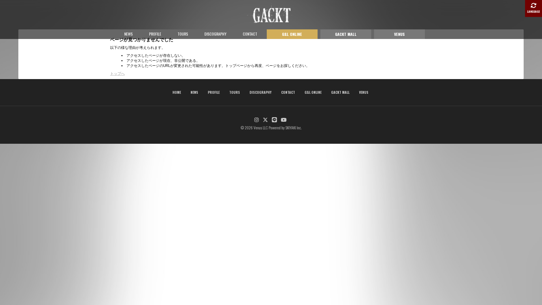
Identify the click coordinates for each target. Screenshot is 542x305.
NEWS (128, 34)
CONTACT (250, 34)
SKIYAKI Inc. (293, 127)
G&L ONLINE (292, 34)
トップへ (117, 73)
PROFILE (155, 34)
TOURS (183, 34)
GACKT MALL (346, 34)
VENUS (399, 34)
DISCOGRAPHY (215, 34)
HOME (176, 92)
